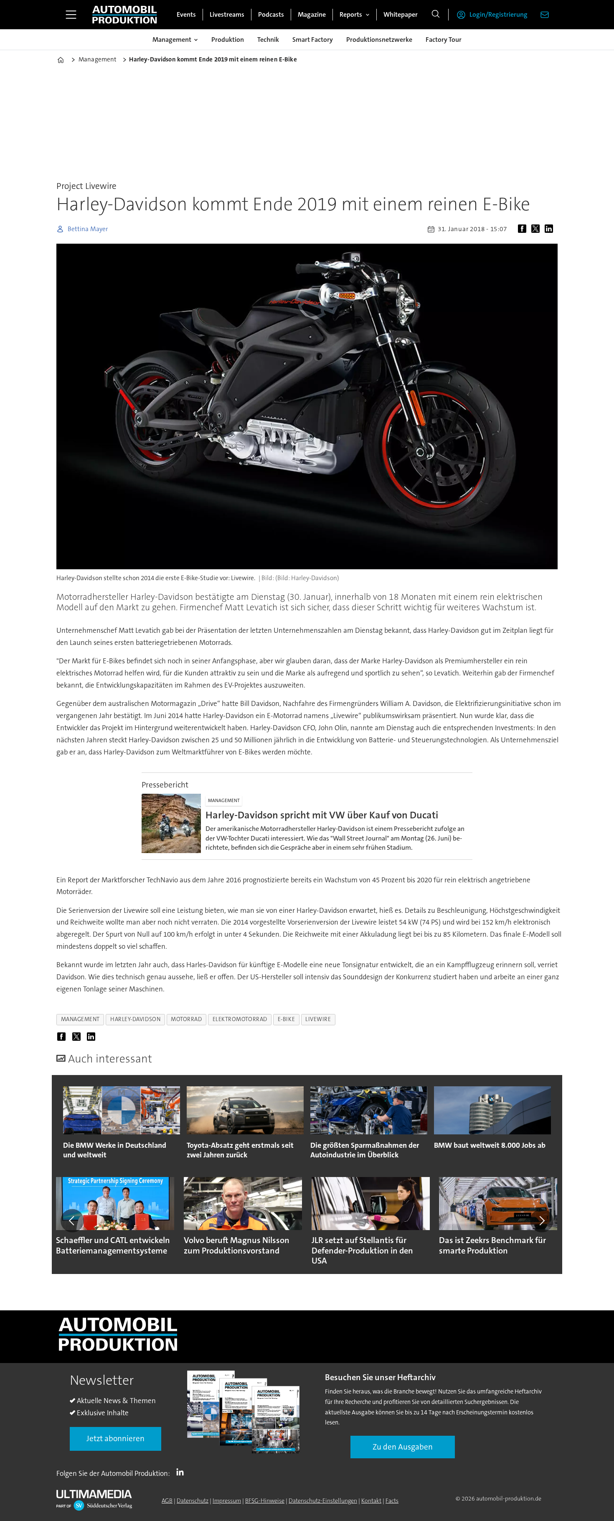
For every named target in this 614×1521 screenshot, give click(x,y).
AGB (167, 1500)
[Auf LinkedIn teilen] (550, 229)
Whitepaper (400, 14)
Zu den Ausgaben (403, 1447)
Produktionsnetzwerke (379, 39)
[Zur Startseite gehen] (124, 14)
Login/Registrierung (498, 14)
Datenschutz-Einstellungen (323, 1500)
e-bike (286, 1019)
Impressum (227, 1500)
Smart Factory (312, 39)
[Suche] (435, 14)
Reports (351, 14)
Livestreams (227, 14)
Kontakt (371, 1500)
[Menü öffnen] (71, 14)
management (80, 1019)
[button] (72, 1221)
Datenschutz (192, 1500)
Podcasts (271, 14)
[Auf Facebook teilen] (524, 229)
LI (182, 1471)
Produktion (227, 39)
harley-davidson (135, 1019)
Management (171, 39)
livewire (318, 1019)
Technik (268, 39)
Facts (392, 1500)
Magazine (312, 14)
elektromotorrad (240, 1019)
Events (186, 14)
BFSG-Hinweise (264, 1500)
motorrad (186, 1019)
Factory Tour (444, 39)
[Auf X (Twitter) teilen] (537, 229)
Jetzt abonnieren (115, 1438)
